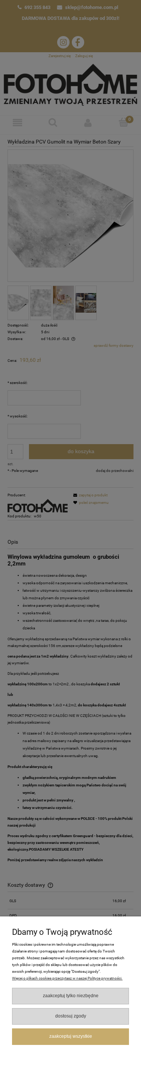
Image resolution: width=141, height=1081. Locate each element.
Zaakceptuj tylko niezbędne (71, 995)
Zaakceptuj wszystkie (70, 1036)
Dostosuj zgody (70, 1016)
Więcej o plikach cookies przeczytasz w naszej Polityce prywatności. (67, 978)
